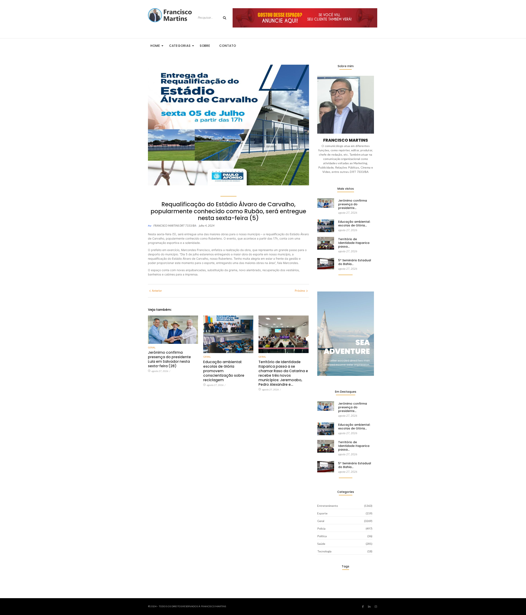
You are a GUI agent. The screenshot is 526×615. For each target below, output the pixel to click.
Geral (152, 347)
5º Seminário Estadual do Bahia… (354, 262)
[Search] (224, 18)
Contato (227, 46)
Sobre (205, 46)
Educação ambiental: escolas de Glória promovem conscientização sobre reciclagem (223, 371)
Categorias (180, 46)
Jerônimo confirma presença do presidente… (352, 204)
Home (155, 46)
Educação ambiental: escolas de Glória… (354, 223)
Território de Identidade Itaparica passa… (353, 243)
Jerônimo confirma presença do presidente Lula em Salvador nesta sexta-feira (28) (169, 359)
